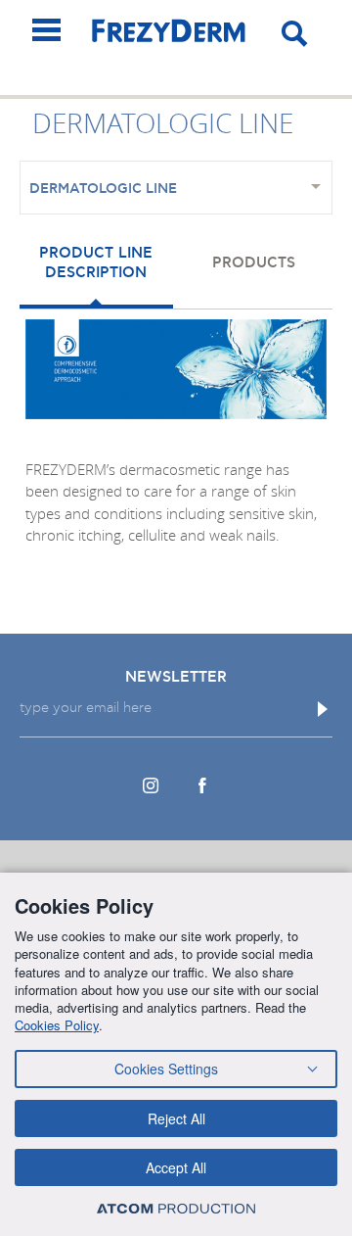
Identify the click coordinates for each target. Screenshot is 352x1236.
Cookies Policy (57, 1025)
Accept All (176, 1167)
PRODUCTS (253, 263)
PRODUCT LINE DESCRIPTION (96, 263)
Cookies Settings (166, 1068)
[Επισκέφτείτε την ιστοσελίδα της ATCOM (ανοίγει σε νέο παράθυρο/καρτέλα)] (176, 1208)
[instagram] (150, 785)
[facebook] (201, 785)
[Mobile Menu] (46, 30)
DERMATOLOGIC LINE (103, 189)
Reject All (176, 1118)
